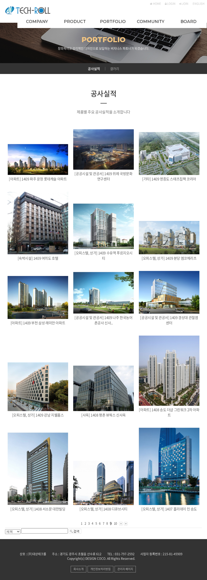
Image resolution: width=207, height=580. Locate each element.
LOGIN (171, 4)
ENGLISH (198, 4)
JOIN (185, 4)
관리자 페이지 (125, 569)
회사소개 (78, 569)
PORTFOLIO (113, 21)
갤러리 (114, 68)
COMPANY (37, 21)
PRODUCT (75, 21)
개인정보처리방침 (100, 569)
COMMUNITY (150, 21)
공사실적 (94, 68)
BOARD (188, 21)
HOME (156, 4)
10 (115, 523)
